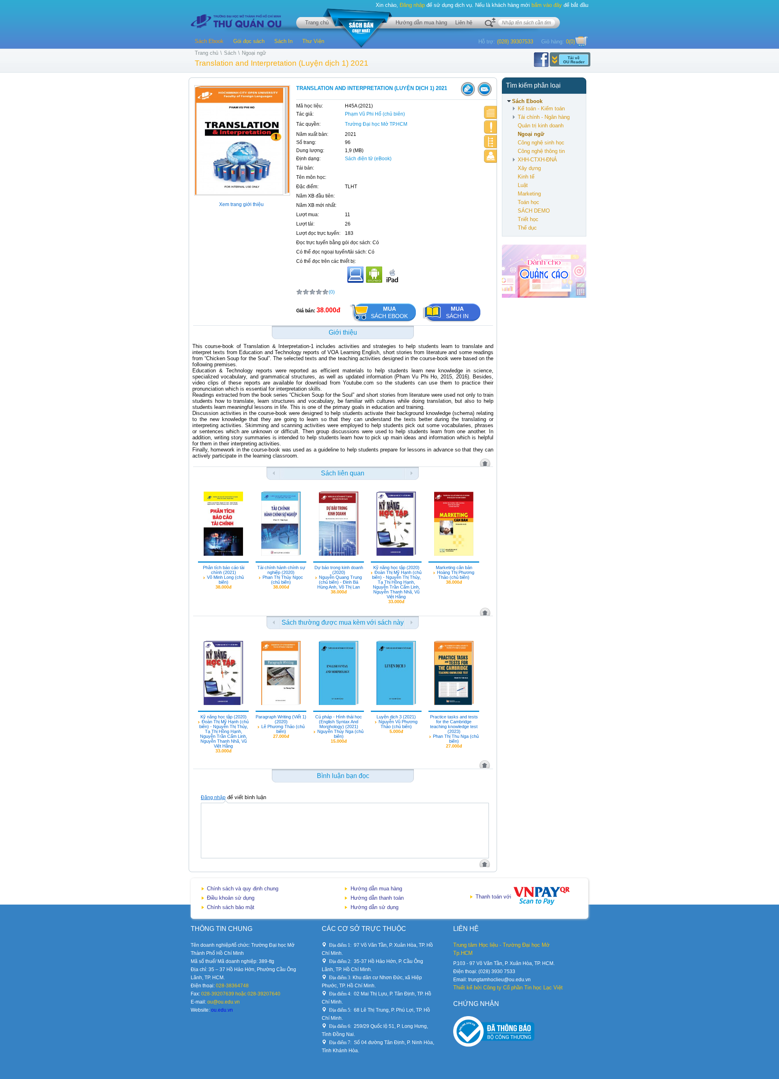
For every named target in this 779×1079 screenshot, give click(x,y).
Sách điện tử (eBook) (368, 158)
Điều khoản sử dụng (230, 898)
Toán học (528, 202)
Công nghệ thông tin (541, 151)
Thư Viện (313, 41)
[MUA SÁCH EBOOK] (383, 322)
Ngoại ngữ (254, 53)
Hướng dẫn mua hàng (421, 22)
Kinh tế (526, 177)
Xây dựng (529, 168)
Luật (523, 185)
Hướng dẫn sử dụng (374, 907)
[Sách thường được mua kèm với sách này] (490, 141)
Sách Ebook (209, 41)
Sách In (283, 41)
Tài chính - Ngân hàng (544, 117)
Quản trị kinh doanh (541, 126)
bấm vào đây (547, 5)
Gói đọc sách (249, 41)
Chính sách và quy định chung (242, 889)
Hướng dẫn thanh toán (377, 898)
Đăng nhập (412, 5)
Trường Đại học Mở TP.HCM (376, 124)
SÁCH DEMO (534, 211)
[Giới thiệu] (490, 112)
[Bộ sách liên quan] (490, 127)
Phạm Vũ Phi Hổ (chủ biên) (375, 114)
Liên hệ (463, 22)
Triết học (528, 219)
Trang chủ (317, 22)
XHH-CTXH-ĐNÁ (537, 160)
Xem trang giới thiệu (241, 204)
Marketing (529, 194)
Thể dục (527, 228)
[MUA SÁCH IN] (452, 322)
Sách (230, 53)
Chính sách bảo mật (230, 907)
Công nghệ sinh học (541, 143)
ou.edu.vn (222, 1010)
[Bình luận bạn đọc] (490, 156)
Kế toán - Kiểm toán (541, 108)
